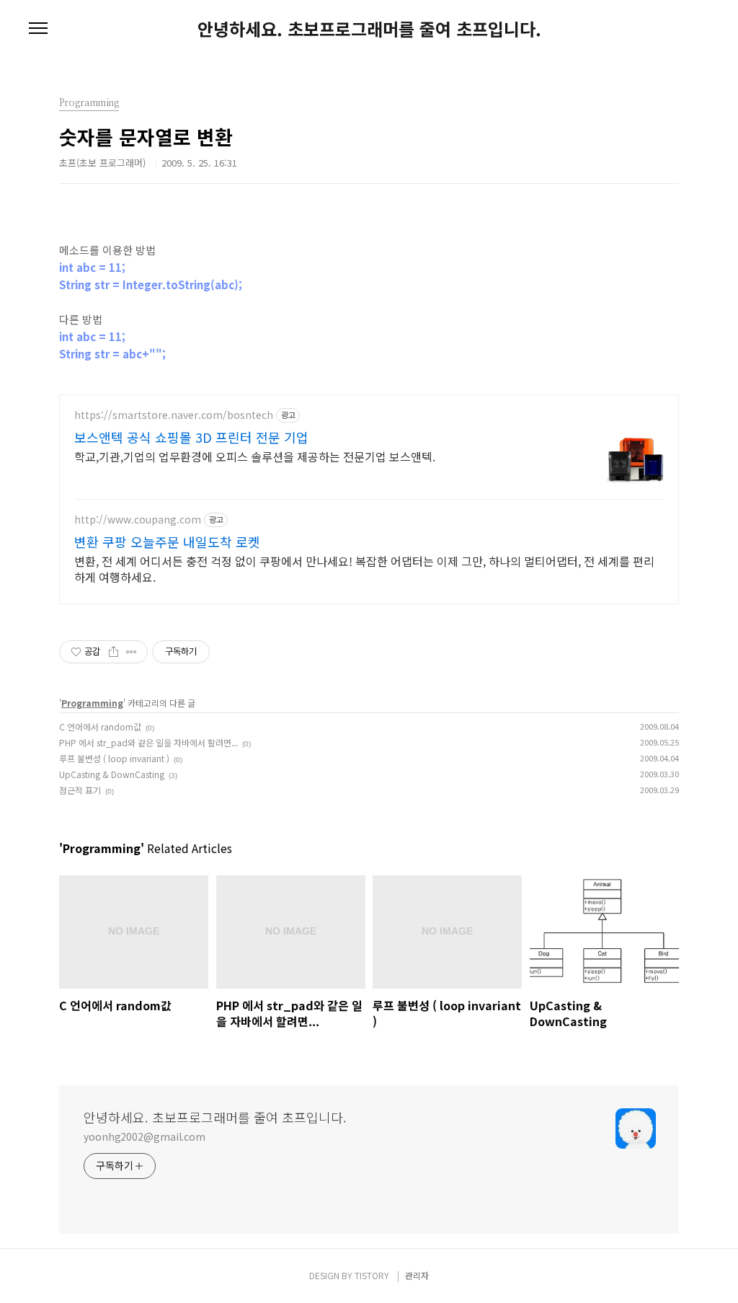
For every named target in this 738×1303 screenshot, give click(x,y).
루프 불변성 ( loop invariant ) (114, 758)
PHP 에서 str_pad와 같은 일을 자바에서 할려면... (148, 742)
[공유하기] (114, 652)
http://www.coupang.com (137, 519)
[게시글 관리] (132, 652)
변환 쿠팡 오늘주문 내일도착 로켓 (167, 541)
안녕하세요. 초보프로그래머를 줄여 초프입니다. (369, 28)
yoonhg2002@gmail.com (144, 1136)
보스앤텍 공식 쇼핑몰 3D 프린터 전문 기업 (191, 437)
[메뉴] (38, 28)
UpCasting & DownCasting (111, 774)
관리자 (417, 1275)
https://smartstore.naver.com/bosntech (173, 415)
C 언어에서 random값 (100, 726)
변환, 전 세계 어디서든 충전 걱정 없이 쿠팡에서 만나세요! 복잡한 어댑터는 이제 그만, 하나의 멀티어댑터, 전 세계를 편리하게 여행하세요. (364, 568)
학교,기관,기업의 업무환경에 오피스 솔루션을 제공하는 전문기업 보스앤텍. (254, 456)
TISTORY (372, 1275)
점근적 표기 (80, 790)
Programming (92, 703)
